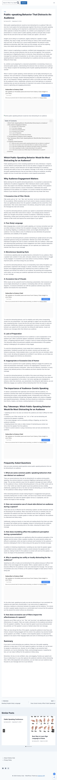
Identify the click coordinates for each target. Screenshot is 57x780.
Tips (5, 11)
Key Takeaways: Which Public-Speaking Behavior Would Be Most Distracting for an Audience (29, 139)
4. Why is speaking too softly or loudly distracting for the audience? (26, 148)
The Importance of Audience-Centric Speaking (20, 136)
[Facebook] (3, 768)
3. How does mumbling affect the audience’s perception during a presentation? (29, 146)
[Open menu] (54, 3)
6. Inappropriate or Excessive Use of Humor (21, 134)
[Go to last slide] (4, 730)
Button (24, 2)
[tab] (25, 746)
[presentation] (42, 724)
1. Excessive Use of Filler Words (18, 126)
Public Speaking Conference (13, 719)
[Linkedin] (5, 768)
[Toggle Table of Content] (50, 121)
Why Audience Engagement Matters (17, 124)
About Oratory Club (9, 758)
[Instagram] (8, 768)
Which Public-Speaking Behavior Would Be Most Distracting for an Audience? (27, 123)
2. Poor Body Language (16, 128)
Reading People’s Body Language (11, 702)
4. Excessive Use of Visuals (17, 131)
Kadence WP (41, 775)
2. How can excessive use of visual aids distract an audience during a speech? (29, 144)
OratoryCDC (8, 21)
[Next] (53, 730)
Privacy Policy (8, 760)
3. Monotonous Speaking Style (18, 129)
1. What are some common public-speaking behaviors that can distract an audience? (30, 143)
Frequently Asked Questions (15, 141)
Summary (10, 151)
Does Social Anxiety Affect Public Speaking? (43, 702)
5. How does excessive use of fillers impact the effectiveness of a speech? (28, 149)
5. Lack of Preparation (16, 132)
